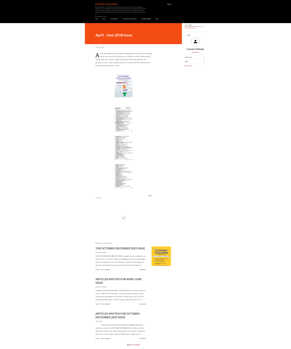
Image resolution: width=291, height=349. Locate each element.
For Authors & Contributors (130, 18)
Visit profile (195, 52)
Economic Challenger (106, 4)
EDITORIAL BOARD (146, 18)
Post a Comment (105, 269)
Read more (143, 269)
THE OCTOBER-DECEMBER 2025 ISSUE (120, 248)
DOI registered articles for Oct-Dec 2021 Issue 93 (194, 27)
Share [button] (150, 195)
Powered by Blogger (134, 344)
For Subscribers (114, 18)
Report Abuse (188, 65)
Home (96, 18)
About (104, 18)
